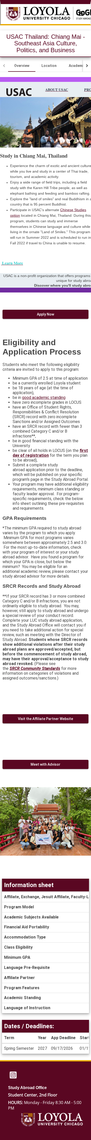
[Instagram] (13, 1075)
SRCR (15, 668)
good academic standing (43, 397)
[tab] (21, 66)
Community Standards (40, 668)
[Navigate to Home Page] (44, 14)
